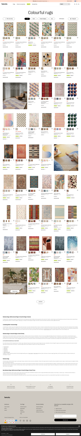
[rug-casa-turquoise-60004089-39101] (70, 68)
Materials (21, 410)
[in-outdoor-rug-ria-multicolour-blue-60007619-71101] (29, 191)
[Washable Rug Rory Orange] (59, 120)
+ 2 (61, 98)
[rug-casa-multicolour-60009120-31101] (34, 68)
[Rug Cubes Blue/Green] (72, 120)
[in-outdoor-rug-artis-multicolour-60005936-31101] (47, 99)
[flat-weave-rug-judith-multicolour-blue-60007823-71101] (57, 68)
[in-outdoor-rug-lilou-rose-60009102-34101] (6, 68)
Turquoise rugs (6, 346)
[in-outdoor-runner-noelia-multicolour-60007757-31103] (6, 221)
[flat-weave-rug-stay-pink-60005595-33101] (19, 160)
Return (5, 408)
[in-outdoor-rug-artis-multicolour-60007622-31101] (32, 160)
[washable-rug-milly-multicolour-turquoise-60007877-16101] (47, 191)
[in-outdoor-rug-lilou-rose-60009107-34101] (19, 38)
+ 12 (74, 68)
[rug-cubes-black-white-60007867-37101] (70, 99)
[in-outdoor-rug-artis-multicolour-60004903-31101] (45, 99)
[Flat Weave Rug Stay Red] (21, 151)
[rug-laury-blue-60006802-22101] (57, 99)
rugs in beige (31, 353)
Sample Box (34, 4)
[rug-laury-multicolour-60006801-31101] (60, 99)
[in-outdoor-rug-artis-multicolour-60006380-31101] (29, 284)
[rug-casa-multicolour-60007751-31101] (4, 160)
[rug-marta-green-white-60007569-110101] (17, 129)
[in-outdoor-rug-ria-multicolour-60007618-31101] (34, 191)
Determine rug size (23, 406)
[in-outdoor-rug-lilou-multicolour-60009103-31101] (4, 68)
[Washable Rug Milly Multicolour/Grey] (59, 243)
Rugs (14, 4)
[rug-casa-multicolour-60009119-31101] (32, 68)
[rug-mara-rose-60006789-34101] (73, 252)
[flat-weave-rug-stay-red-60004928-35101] (17, 160)
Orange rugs (6, 350)
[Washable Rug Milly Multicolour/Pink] (47, 182)
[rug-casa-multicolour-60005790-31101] (55, 284)
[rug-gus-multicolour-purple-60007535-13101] (57, 191)
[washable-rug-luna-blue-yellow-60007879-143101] (6, 129)
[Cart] (78, 4)
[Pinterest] (20, 421)
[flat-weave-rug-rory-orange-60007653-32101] (55, 129)
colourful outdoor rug (47, 329)
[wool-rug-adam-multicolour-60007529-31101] (68, 284)
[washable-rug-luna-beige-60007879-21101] (9, 129)
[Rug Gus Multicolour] (59, 182)
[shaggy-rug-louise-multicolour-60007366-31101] (45, 252)
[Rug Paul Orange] (34, 90)
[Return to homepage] (4, 4)
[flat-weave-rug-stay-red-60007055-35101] (22, 68)
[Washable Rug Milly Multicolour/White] (34, 120)
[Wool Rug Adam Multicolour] (72, 275)
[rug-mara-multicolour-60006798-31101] (4, 191)
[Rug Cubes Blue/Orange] (72, 90)
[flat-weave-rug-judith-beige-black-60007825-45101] (60, 68)
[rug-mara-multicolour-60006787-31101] (19, 221)
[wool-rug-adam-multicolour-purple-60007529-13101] (70, 284)
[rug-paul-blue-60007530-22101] (32, 38)
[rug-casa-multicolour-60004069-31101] (73, 68)
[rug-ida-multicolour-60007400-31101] (42, 68)
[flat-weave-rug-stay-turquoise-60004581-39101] (19, 68)
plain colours (36, 353)
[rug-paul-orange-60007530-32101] (34, 38)
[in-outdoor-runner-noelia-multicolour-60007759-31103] (9, 221)
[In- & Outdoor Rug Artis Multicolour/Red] (47, 90)
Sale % (28, 4)
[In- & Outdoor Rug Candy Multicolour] (59, 212)
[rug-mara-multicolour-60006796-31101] (6, 191)
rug (54, 353)
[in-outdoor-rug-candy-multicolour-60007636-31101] (57, 221)
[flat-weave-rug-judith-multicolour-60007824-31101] (68, 221)
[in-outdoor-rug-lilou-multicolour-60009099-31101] (6, 38)
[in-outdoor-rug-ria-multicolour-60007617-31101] (32, 191)
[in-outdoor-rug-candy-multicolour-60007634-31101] (55, 221)
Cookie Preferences (39, 410)
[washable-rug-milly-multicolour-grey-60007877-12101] (32, 129)
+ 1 (23, 68)
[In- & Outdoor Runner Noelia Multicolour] (8, 212)
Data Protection (38, 408)
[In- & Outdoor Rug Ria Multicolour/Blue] (34, 182)
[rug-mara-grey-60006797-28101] (70, 252)
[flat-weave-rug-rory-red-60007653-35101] (60, 129)
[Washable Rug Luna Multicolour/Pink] (8, 120)
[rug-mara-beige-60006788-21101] (9, 191)
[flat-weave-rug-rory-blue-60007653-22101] (57, 129)
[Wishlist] (74, 4)
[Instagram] (27, 421)
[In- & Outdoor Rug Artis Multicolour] (34, 151)
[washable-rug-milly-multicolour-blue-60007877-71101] (4, 252)
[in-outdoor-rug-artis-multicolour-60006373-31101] (17, 191)
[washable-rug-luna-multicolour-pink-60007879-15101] (4, 129)
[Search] (68, 4)
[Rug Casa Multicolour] (34, 59)
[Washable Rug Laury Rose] (59, 90)
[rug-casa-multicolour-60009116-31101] (29, 68)
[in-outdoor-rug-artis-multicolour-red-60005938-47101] (42, 99)
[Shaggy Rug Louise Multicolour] (47, 243)
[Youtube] (24, 421)
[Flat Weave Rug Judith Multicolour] (59, 59)
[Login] (76, 4)
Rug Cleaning (22, 408)
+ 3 (61, 68)
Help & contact (69, 1)
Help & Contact (6, 406)
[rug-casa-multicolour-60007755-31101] (68, 68)
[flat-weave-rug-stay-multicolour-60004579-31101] (17, 68)
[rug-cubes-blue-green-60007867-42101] (73, 99)
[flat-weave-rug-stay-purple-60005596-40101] (22, 160)
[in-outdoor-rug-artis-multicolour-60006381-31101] (32, 284)
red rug (7, 329)
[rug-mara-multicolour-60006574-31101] (47, 284)
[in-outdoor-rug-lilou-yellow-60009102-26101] (9, 68)
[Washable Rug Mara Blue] (72, 243)
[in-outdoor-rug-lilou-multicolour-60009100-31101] (4, 38)
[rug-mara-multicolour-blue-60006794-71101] (45, 284)
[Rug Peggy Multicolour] (72, 182)
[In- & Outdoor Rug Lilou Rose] (72, 29)
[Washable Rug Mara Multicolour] (8, 182)
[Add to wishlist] (13, 37)
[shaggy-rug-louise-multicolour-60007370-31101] (42, 252)
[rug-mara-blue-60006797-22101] (68, 252)
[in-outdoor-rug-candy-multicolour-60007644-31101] (60, 221)
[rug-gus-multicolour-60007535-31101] (55, 191)
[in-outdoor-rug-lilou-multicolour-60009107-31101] (17, 38)
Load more (40, 301)
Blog (21, 413)
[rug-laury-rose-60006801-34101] (55, 99)
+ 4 (36, 129)
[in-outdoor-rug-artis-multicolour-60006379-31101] (34, 284)
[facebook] (30, 421)
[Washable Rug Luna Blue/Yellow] (47, 151)
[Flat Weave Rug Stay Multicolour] (21, 59)
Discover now (15, 291)
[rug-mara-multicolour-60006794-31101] (42, 284)
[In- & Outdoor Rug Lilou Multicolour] (8, 29)
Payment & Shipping (39, 406)
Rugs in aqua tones (7, 352)
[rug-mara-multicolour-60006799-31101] (17, 221)
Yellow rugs (5, 348)
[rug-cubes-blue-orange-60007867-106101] (68, 99)
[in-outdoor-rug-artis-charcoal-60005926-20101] (19, 191)
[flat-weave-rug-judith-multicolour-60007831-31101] (55, 68)
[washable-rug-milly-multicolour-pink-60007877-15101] (34, 129)
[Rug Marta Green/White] (21, 120)
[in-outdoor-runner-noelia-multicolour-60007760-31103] (4, 221)
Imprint (5, 410)
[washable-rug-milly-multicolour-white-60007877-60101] (29, 129)
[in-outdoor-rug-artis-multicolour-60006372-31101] (17, 252)
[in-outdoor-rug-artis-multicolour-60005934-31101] (29, 160)
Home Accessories (21, 4)
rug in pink (19, 338)
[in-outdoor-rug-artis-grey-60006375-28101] (22, 191)
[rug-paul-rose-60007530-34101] (29, 38)
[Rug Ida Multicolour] (47, 59)
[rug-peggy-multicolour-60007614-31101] (68, 191)
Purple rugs (5, 349)
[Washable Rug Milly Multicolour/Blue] (8, 243)
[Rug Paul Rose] (34, 29)
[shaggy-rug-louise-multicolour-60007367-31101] (47, 252)
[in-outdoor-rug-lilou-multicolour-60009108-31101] (9, 38)
